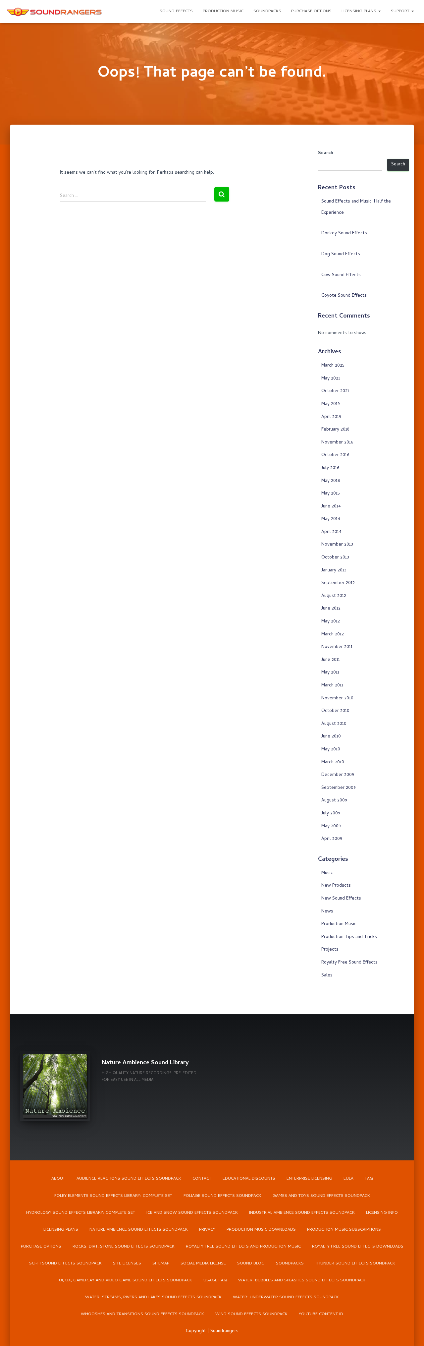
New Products (336, 886)
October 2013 (335, 557)
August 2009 (334, 800)
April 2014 (331, 532)
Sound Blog (251, 1263)
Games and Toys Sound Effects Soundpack (321, 1196)
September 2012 (338, 583)
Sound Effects (176, 11)
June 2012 (331, 609)
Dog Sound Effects (340, 254)
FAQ (369, 1178)
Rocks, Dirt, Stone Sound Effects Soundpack (124, 1246)
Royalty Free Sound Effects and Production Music (243, 1246)
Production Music (223, 11)
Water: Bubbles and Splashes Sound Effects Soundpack (301, 1280)
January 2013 (333, 570)
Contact (201, 1178)
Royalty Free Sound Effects (349, 962)
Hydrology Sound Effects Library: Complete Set (80, 1212)
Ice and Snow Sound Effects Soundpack (192, 1212)
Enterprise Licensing (309, 1178)
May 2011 (330, 672)
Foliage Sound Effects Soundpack (222, 1196)
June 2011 (330, 660)
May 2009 (331, 826)
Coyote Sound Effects (344, 296)
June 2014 (331, 506)
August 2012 (333, 596)
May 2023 (331, 378)
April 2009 (331, 839)
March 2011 (332, 685)
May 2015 (330, 493)
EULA (348, 1178)
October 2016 (335, 455)
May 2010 (330, 749)
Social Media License (203, 1263)
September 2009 (338, 788)
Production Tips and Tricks (349, 937)
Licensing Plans (360, 11)
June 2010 (331, 736)
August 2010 (333, 724)
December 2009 (337, 775)
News (327, 911)
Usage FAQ (215, 1280)
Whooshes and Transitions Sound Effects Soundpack (142, 1314)
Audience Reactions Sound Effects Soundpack (129, 1178)
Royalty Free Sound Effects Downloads (357, 1246)
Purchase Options (311, 11)
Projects (330, 950)
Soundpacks (267, 11)
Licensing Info (382, 1212)
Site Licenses (127, 1263)
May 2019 (330, 404)
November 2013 (337, 545)
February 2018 (335, 430)
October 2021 (335, 391)
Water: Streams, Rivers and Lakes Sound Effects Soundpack (153, 1297)
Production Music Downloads (261, 1229)
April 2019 (331, 417)
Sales (327, 975)
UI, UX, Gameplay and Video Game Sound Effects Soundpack (125, 1280)
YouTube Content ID (321, 1314)
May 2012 (330, 621)
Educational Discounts (249, 1178)
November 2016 (337, 442)
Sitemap (160, 1263)
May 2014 (330, 519)
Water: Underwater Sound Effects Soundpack (286, 1297)
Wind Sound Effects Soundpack (251, 1314)
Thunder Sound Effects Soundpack (355, 1263)
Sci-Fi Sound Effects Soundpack (65, 1263)
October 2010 (335, 711)
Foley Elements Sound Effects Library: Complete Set (113, 1196)
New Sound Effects (341, 899)
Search (325, 153)
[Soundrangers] (54, 11)
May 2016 (330, 481)
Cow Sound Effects (341, 275)
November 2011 (336, 647)
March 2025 (332, 366)
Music (327, 873)
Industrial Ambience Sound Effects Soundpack (302, 1212)
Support (401, 11)
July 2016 (330, 468)
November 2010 (337, 698)
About (58, 1178)
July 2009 (330, 813)
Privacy (207, 1229)
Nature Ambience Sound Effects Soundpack (138, 1229)
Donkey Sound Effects (344, 233)
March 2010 (332, 762)
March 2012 (332, 634)
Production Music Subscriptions (344, 1229)
